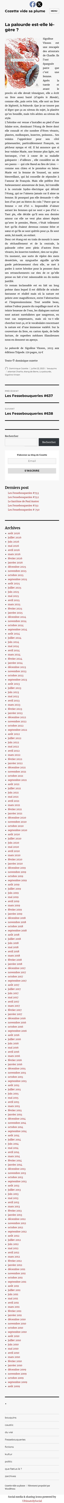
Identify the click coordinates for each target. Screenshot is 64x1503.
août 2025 (14, 583)
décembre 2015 (17, 1068)
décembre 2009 (17, 1369)
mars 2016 (14, 1055)
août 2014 (13, 1135)
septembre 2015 (17, 1081)
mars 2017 (14, 1005)
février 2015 (15, 1110)
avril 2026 (14, 549)
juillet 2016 (14, 1039)
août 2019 (13, 884)
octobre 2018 (15, 926)
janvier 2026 (15, 562)
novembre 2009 (17, 1373)
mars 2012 (14, 1256)
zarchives (10, 1476)
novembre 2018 (17, 922)
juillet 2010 (14, 1340)
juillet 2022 (14, 738)
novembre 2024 (17, 621)
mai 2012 (13, 1248)
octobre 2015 (15, 1076)
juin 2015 (13, 1093)
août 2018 (13, 934)
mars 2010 (14, 1356)
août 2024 (14, 633)
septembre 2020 (17, 830)
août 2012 (13, 1235)
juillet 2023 (14, 687)
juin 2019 (13, 892)
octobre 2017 (15, 976)
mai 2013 (13, 1198)
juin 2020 (13, 842)
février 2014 (15, 1160)
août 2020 (14, 834)
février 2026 (15, 558)
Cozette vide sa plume (25, 11)
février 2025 (15, 608)
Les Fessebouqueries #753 (23, 492)
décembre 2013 (16, 1168)
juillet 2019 (14, 888)
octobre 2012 (15, 1227)
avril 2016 (13, 1051)
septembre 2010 (17, 1331)
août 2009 (14, 1386)
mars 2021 (14, 805)
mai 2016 (13, 1047)
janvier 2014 (15, 1164)
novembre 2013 (17, 1172)
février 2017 (15, 1009)
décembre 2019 (17, 867)
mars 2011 (13, 1306)
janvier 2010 (15, 1365)
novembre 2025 (17, 570)
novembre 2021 (17, 771)
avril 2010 (13, 1352)
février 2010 (15, 1361)
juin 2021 (13, 792)
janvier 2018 (15, 963)
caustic (9, 1425)
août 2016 (13, 1035)
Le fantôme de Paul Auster (23, 501)
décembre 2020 (17, 817)
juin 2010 (13, 1344)
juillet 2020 (14, 838)
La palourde (45, 371)
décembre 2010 (17, 1319)
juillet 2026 (14, 537)
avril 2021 (13, 800)
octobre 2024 (16, 625)
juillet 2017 (14, 989)
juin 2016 (13, 1043)
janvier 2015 (15, 1114)
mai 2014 (13, 1147)
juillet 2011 (14, 1290)
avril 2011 (13, 1302)
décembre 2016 (17, 1018)
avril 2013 (13, 1202)
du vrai (9, 1432)
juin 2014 (13, 1143)
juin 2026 (13, 541)
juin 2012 (13, 1244)
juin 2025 (13, 591)
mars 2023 (14, 704)
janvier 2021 (15, 813)
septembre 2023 (17, 679)
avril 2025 (14, 600)
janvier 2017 (15, 1014)
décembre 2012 (17, 1218)
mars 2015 (14, 1106)
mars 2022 (14, 754)
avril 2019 (13, 901)
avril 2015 (13, 1101)
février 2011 (14, 1310)
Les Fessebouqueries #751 (23, 505)
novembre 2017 (17, 972)
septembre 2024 (17, 629)
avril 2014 (13, 1152)
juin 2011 (13, 1294)
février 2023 (15, 708)
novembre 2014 (17, 1122)
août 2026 (14, 533)
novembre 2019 (17, 871)
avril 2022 (14, 750)
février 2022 (15, 759)
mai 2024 (13, 646)
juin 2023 (13, 692)
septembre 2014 (17, 1131)
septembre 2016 (17, 1030)
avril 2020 (14, 851)
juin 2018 (13, 943)
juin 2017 (13, 993)
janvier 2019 (15, 913)
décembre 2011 (16, 1269)
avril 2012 (13, 1252)
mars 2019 (14, 905)
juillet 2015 (14, 1089)
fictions (9, 1447)
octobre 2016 (15, 1026)
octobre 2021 (15, 775)
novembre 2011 (17, 1273)
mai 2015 (13, 1097)
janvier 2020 (15, 863)
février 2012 (15, 1260)
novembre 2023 (17, 671)
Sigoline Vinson (12, 374)
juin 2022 (13, 742)
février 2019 (15, 909)
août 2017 (13, 984)
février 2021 (15, 809)
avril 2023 (13, 700)
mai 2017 (13, 997)
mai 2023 (13, 696)
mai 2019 (13, 897)
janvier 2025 (15, 612)
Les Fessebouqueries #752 (23, 497)
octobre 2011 (15, 1277)
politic (8, 1461)
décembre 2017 (16, 968)
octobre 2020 (16, 825)
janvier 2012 (15, 1264)
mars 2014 (14, 1156)
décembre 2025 (17, 566)
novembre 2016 (17, 1022)
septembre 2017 (17, 980)
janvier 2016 (15, 1064)
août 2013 (13, 1185)
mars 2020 (14, 855)
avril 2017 (13, 1001)
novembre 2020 (17, 821)
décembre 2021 (17, 767)
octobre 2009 (16, 1377)
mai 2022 (13, 746)
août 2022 (14, 733)
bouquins (52, 368)
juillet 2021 (14, 788)
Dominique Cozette (18, 368)
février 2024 (15, 658)
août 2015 (13, 1085)
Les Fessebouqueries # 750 (23, 509)
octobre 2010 (15, 1327)
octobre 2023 (15, 675)
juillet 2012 (14, 1239)
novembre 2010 (17, 1323)
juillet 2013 (14, 1189)
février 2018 (15, 959)
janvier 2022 (15, 763)
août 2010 (13, 1336)
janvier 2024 (15, 662)
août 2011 (13, 1285)
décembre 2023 (17, 667)
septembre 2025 (17, 579)
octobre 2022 (16, 725)
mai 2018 (13, 947)
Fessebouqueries (15, 1439)
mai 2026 (13, 545)
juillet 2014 (14, 1139)
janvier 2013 (15, 1214)
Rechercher (11, 436)
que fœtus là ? (13, 1468)
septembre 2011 (17, 1281)
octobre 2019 (15, 876)
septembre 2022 (17, 729)
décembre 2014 (17, 1118)
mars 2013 (14, 1206)
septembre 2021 (17, 779)
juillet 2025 (14, 587)
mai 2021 (13, 796)
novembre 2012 (17, 1223)
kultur (8, 1454)
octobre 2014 (15, 1126)
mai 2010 (13, 1348)
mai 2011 (13, 1298)
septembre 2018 (17, 930)
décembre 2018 (17, 917)
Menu (54, 11)
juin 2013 (13, 1193)
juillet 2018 (14, 938)
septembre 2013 (17, 1181)
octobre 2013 (15, 1177)
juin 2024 (13, 641)
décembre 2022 (17, 717)
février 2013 (15, 1210)
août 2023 (14, 683)
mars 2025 (14, 604)
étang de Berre (31, 371)
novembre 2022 (17, 721)
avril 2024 (14, 650)
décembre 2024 (17, 616)
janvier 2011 (15, 1315)
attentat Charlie (15, 371)
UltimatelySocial (32, 1500)
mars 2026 (14, 554)
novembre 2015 (17, 1072)
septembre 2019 (17, 880)
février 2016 (15, 1060)
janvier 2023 (15, 713)
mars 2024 (14, 654)
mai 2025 (13, 595)
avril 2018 (13, 951)
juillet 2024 (14, 637)
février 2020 (15, 859)
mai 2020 (13, 846)
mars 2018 (14, 955)
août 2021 (13, 784)
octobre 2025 (16, 575)
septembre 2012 (17, 1231)
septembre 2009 (17, 1382)
